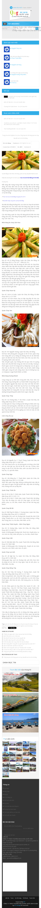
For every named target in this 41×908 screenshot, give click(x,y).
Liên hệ (7, 898)
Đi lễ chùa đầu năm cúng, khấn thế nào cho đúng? (16, 642)
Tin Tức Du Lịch (6, 27)
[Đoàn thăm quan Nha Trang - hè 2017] (5, 754)
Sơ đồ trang (18, 898)
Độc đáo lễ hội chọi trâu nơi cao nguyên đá (14, 638)
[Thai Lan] (19, 754)
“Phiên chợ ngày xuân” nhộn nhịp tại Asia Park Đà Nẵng (18, 634)
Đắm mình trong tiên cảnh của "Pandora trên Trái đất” (17, 647)
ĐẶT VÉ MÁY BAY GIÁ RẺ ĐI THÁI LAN (13, 646)
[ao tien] (12, 754)
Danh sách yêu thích (9, 800)
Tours (12, 898)
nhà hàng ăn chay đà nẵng (11, 626)
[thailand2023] (33, 744)
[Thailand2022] (19, 764)
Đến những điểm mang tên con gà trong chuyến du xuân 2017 (19, 644)
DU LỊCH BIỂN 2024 (28, 828)
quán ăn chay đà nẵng (10, 624)
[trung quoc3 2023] (5, 744)
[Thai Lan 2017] (19, 770)
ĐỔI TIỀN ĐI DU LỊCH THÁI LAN (12, 636)
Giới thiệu (6, 788)
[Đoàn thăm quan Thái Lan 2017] (33, 759)
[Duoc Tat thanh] (12, 749)
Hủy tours (6, 803)
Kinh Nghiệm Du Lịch (13, 135)
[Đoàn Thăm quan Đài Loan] (5, 764)
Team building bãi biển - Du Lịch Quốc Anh (15, 129)
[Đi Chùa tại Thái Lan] (5, 759)
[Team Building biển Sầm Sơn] (26, 759)
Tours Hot (32, 898)
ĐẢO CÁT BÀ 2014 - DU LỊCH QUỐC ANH (14, 102)
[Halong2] (5, 775)
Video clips (4, 28)
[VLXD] (12, 744)
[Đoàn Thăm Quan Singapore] (5, 770)
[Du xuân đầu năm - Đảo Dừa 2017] (33, 770)
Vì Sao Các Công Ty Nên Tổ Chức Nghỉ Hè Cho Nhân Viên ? (18, 649)
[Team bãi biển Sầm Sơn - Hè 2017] (26, 754)
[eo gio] (26, 749)
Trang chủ (4, 135)
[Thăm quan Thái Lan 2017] (33, 749)
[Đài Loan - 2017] (33, 764)
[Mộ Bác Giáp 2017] (12, 764)
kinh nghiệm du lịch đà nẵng (25, 626)
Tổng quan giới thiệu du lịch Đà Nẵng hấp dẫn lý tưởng (17, 651)
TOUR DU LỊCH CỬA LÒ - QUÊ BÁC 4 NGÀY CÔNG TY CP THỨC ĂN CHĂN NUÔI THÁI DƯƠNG (20, 123)
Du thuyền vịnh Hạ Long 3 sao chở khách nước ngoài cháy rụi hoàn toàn (22, 97)
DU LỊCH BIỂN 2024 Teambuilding (13, 826)
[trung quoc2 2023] (26, 744)
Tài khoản (25, 898)
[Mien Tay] (5, 749)
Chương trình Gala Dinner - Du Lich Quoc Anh (15, 106)
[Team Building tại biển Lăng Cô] (33, 754)
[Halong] (12, 759)
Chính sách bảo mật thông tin (11, 806)
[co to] (19, 749)
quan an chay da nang (21, 624)
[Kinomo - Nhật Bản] (19, 759)
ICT (24, 902)
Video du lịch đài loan (9, 835)
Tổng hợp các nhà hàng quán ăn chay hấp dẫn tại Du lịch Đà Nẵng (20, 657)
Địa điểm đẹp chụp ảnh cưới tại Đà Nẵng (14, 640)
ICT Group (17, 905)
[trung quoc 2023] (19, 744)
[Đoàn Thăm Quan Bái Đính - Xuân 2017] (26, 770)
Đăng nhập (6, 791)
